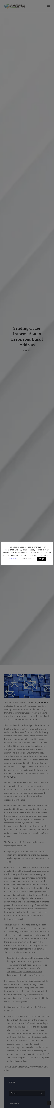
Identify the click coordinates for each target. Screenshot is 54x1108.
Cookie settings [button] (27, 558)
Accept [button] (41, 559)
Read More (13, 558)
